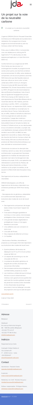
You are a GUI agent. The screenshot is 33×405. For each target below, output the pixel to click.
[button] (31, 4)
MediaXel (4, 396)
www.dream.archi (7, 294)
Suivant (28, 304)
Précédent (5, 304)
